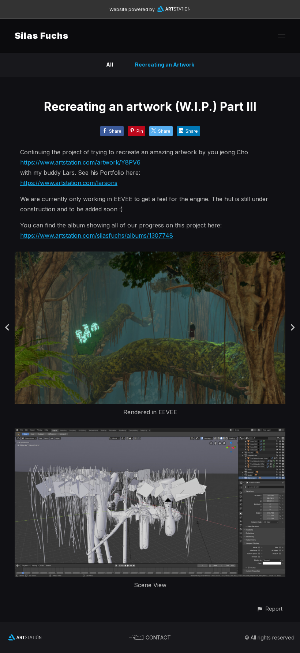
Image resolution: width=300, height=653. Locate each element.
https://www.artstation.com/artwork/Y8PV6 (80, 162)
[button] (269, 608)
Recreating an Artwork (164, 64)
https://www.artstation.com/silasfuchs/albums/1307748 (96, 235)
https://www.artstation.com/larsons (68, 182)
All (109, 64)
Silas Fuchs (41, 35)
